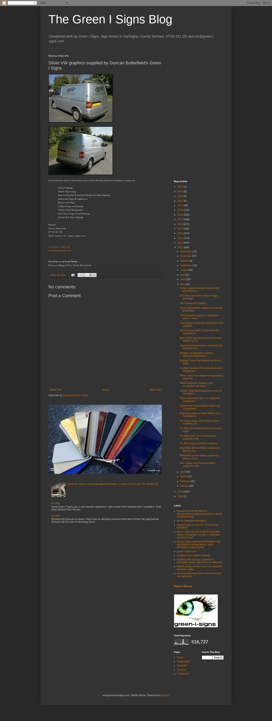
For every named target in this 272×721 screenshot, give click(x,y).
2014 (180, 233)
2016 (180, 224)
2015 (180, 228)
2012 (180, 242)
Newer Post (55, 389)
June (183, 279)
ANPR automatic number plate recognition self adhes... (196, 384)
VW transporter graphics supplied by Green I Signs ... (199, 317)
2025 (180, 186)
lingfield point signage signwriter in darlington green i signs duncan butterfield (199, 561)
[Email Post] (72, 275)
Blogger (164, 695)
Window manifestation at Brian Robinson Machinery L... (196, 354)
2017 (180, 219)
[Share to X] (87, 275)
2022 (180, 200)
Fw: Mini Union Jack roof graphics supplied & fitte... (198, 437)
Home (106, 389)
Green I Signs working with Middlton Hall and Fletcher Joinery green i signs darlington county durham (199, 544)
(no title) (55, 503)
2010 (180, 491)
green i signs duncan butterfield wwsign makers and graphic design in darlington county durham (198, 534)
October (184, 260)
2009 (180, 496)
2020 (180, 205)
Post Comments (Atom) (75, 395)
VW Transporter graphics (193, 303)
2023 (180, 196)
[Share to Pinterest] (95, 275)
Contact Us (183, 673)
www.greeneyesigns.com (59, 251)
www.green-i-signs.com (59, 247)
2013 (180, 238)
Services (181, 669)
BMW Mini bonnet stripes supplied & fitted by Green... (199, 457)
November (186, 256)
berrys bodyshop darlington (191, 520)
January (185, 485)
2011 (180, 247)
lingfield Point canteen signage (193, 555)
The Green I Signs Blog (110, 19)
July (182, 274)
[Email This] (79, 275)
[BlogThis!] (83, 275)
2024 (180, 191)
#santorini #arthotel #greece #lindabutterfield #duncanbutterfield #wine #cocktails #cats (199, 514)
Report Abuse (183, 586)
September (186, 265)
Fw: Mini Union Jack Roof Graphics (199, 443)
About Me (182, 665)
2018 (180, 214)
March (184, 476)
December (186, 251)
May (182, 284)
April (183, 472)
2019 (180, 210)
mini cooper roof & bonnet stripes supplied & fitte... (197, 464)
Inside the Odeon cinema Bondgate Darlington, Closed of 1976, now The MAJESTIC (113, 484)
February (185, 481)
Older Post (155, 389)
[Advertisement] (199, 114)
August (184, 270)
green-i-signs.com (186, 551)
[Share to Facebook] (91, 275)
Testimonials (183, 661)
